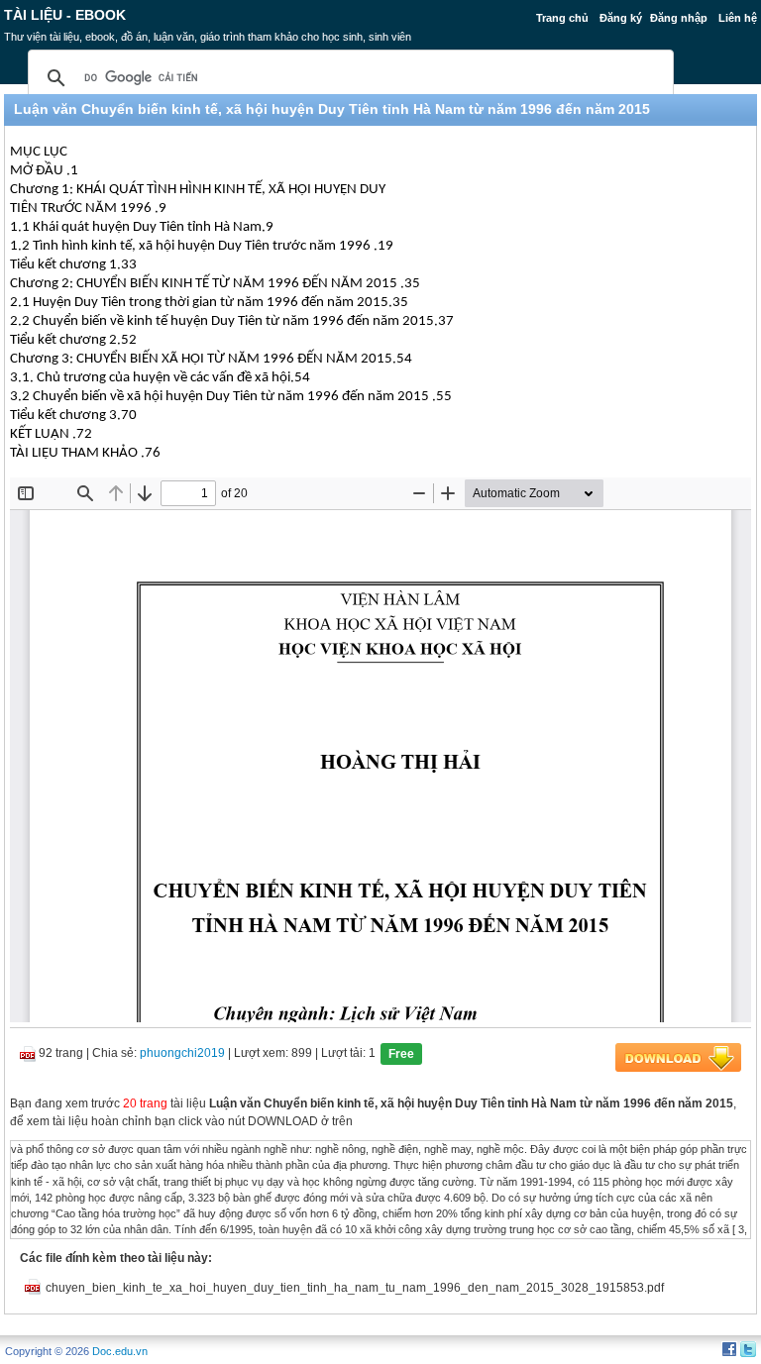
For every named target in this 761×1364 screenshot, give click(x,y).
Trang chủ (562, 18)
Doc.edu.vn (120, 1351)
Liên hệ (737, 18)
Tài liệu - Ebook (65, 15)
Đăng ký (620, 18)
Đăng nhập (678, 18)
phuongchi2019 (182, 1053)
